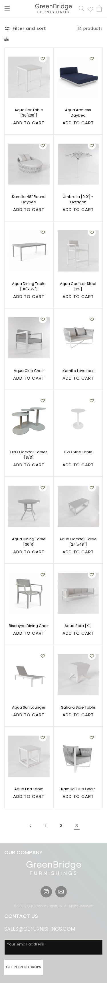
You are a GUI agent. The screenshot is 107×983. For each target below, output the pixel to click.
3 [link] (76, 826)
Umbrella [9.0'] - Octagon (78, 199)
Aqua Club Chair (29, 370)
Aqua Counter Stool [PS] (78, 286)
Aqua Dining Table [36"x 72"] (29, 286)
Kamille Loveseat (78, 370)
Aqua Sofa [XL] (78, 625)
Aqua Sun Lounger (29, 707)
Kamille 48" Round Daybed (29, 199)
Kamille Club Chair (78, 789)
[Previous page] (30, 825)
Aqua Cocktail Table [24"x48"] (78, 541)
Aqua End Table (28, 789)
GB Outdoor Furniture (44, 906)
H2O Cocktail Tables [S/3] (29, 454)
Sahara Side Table (78, 707)
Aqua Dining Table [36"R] (29, 541)
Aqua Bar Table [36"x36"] (29, 112)
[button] (7, 8)
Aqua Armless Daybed (78, 112)
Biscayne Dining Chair (29, 625)
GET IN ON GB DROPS (23, 967)
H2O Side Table (78, 452)
